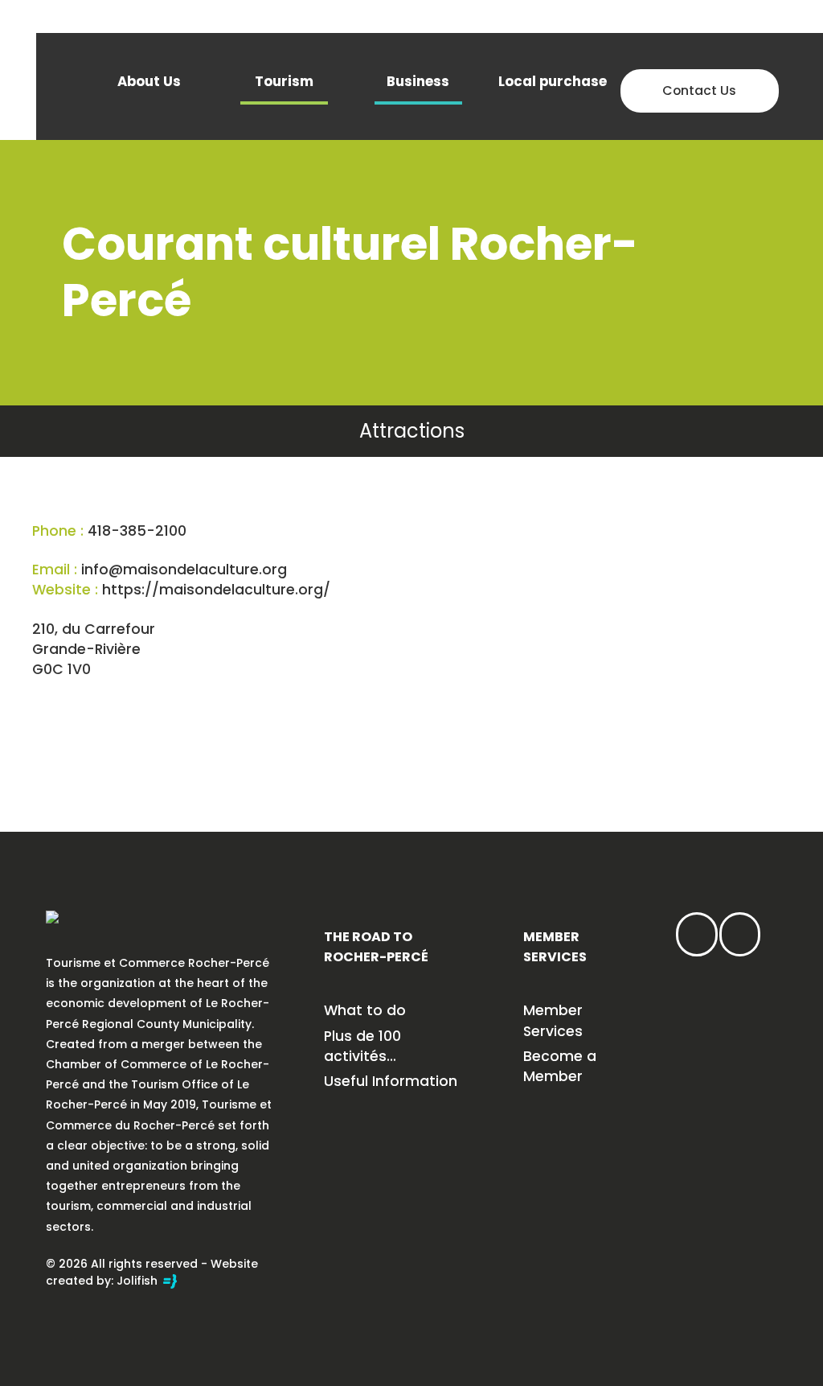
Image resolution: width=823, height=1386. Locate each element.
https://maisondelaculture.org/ (216, 589)
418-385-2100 (137, 531)
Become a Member (559, 1066)
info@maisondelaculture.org (184, 569)
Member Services (553, 1020)
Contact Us (699, 90)
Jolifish (139, 1281)
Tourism (284, 81)
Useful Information (390, 1081)
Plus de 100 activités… (362, 1046)
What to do (365, 1010)
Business (418, 81)
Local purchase (552, 81)
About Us (149, 81)
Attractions (412, 430)
